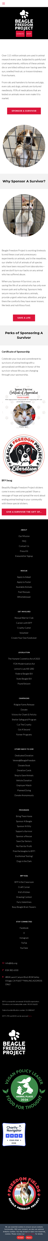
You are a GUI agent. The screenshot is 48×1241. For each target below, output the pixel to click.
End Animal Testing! (24, 856)
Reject (29, 1237)
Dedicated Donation (24, 755)
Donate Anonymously (24, 795)
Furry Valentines (24, 902)
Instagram (24, 938)
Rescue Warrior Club (24, 618)
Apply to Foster (24, 582)
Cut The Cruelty (24, 724)
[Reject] (45, 1232)
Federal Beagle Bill (24, 673)
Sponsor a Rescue (24, 836)
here (30, 1016)
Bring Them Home (24, 816)
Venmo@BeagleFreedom (24, 760)
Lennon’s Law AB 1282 (24, 668)
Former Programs (24, 734)
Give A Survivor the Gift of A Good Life (26, 512)
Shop (29, 34)
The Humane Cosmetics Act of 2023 (24, 658)
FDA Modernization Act (24, 663)
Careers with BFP (24, 623)
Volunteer (24, 633)
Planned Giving (24, 790)
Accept (20, 1237)
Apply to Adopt (24, 577)
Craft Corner (24, 887)
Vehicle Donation (24, 780)
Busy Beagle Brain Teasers (24, 907)
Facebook (24, 928)
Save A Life (24, 318)
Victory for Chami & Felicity (24, 714)
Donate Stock (24, 765)
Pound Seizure (24, 683)
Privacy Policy (30, 1234)
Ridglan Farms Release (24, 704)
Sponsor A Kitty (24, 826)
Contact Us (24, 546)
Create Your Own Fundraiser (24, 638)
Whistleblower (24, 597)
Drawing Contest (24, 897)
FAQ (24, 541)
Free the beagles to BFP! (24, 851)
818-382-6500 (11, 970)
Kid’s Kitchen (24, 892)
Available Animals (24, 587)
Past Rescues (24, 592)
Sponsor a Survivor (24, 111)
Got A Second (24, 729)
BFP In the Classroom (24, 882)
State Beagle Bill (24, 678)
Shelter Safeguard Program (24, 719)
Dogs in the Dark (24, 861)
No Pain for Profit (24, 846)
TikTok (24, 943)
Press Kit (24, 551)
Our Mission (24, 536)
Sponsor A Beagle (24, 821)
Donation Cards (24, 770)
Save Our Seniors (24, 841)
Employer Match (24, 785)
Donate (20, 34)
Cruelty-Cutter (24, 627)
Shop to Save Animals (24, 775)
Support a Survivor (24, 831)
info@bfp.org (11, 963)
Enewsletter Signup (24, 556)
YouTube (24, 948)
